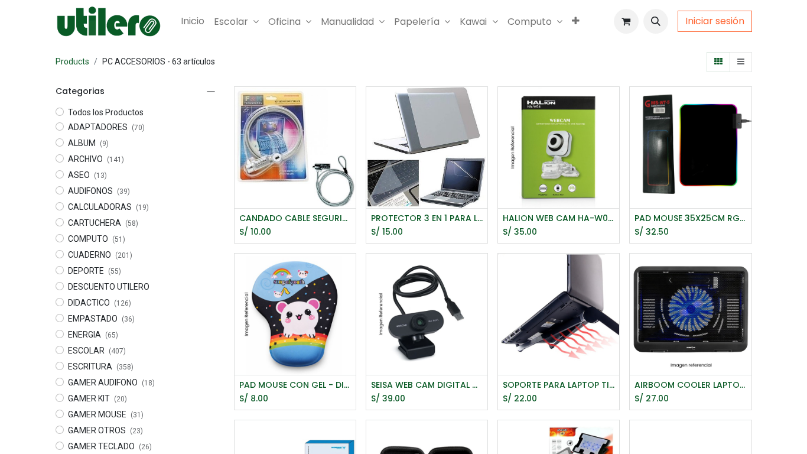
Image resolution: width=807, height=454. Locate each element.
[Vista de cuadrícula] (718, 62)
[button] (655, 21)
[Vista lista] (741, 62)
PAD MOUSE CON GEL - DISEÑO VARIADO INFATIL (295, 385)
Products (72, 61)
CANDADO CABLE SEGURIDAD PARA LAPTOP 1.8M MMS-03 (295, 218)
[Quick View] (348, 106)
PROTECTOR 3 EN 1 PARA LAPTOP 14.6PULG (427, 218)
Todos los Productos (106, 112)
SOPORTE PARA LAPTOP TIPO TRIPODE (558, 385)
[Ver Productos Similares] (348, 159)
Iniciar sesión (714, 21)
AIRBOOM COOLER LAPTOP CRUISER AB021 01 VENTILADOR (690, 385)
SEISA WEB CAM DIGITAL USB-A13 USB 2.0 (427, 385)
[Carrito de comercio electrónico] (626, 21)
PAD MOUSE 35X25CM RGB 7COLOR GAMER (690, 218)
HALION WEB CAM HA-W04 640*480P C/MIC (558, 218)
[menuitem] (192, 21)
